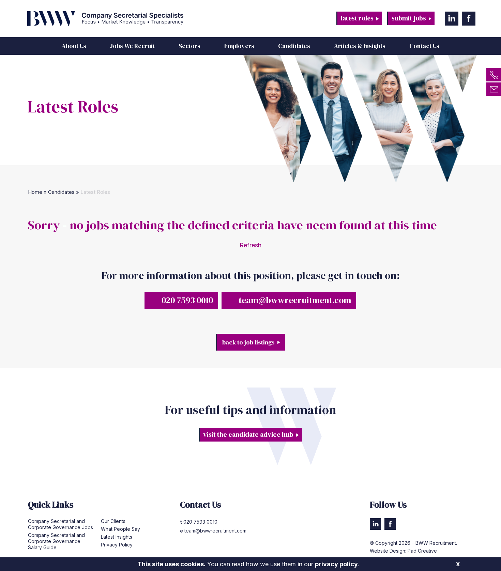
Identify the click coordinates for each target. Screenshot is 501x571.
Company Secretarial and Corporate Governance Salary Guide (56, 541)
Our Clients (113, 521)
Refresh (250, 245)
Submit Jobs (409, 18)
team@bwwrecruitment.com (295, 300)
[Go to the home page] (136, 18)
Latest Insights (116, 537)
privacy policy (336, 564)
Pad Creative (422, 551)
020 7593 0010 (187, 300)
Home (35, 192)
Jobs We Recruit (132, 46)
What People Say (120, 529)
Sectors (189, 46)
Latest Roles (357, 18)
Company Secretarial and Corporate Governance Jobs (60, 524)
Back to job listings (248, 342)
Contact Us (424, 46)
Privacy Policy (117, 544)
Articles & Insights (359, 46)
